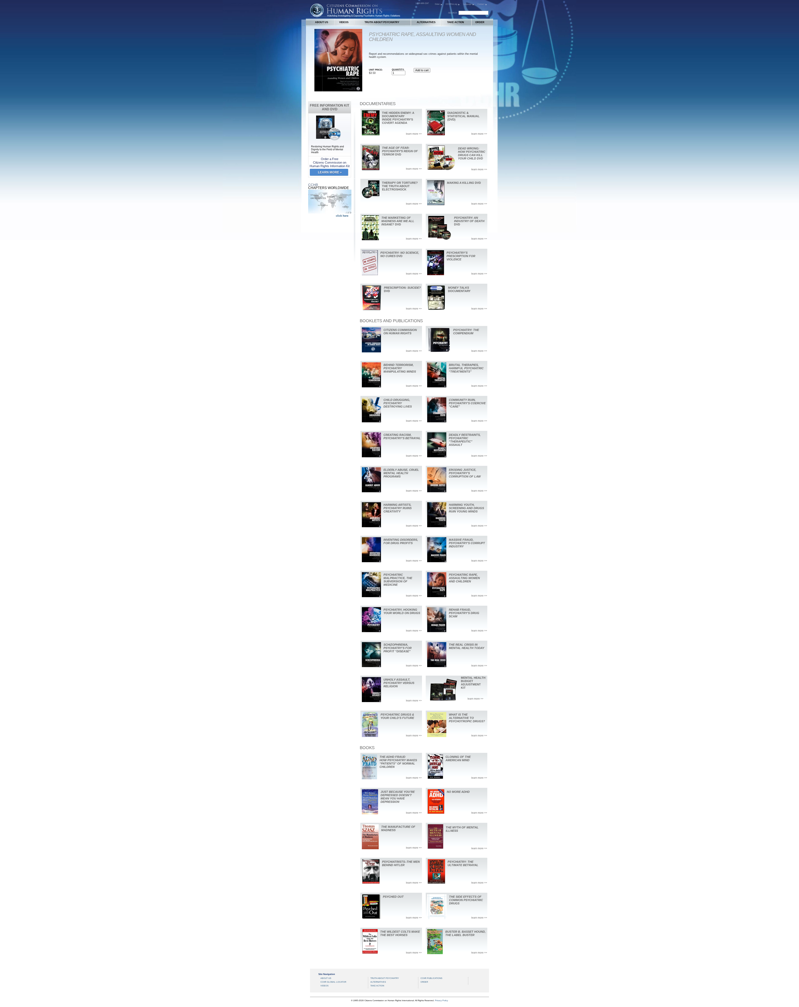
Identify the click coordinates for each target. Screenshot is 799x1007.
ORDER (479, 22)
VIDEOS (344, 22)
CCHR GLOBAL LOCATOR (333, 982)
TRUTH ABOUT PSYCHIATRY (382, 22)
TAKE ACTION (455, 22)
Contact (481, 4)
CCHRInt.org (451, 4)
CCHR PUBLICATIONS (431, 978)
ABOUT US (321, 22)
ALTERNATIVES (426, 22)
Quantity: (398, 69)
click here (342, 215)
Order (437, 4)
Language (467, 4)
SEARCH (452, 13)
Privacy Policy (441, 1000)
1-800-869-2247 (422, 3)
